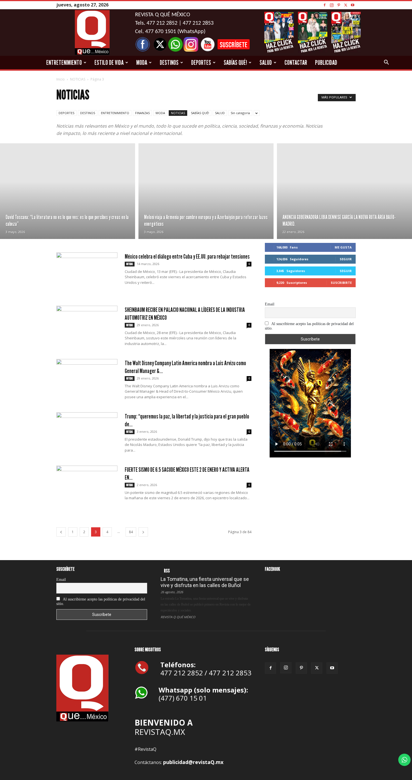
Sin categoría (240, 113)
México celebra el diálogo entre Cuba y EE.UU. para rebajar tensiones (187, 256)
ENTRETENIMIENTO (64, 62)
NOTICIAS (77, 79)
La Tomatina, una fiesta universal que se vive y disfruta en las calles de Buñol (205, 582)
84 (131, 532)
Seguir (346, 259)
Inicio (60, 79)
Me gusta (343, 247)
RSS (167, 571)
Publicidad (326, 62)
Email (269, 304)
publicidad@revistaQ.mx (193, 762)
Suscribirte (341, 282)
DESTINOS (169, 62)
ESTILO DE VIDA (109, 62)
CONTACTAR (295, 62)
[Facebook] (324, 5)
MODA (141, 62)
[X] (345, 5)
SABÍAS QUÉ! (235, 62)
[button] (386, 63)
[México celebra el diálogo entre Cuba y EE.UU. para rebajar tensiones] (86, 273)
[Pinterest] (338, 5)
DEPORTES (201, 62)
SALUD (266, 62)
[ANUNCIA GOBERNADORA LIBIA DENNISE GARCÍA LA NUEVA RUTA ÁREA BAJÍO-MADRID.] (344, 191)
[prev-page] (61, 532)
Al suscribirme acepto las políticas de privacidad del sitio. (309, 326)
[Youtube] (352, 5)
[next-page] (143, 532)
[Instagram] (331, 5)
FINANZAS (142, 113)
